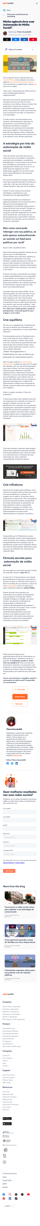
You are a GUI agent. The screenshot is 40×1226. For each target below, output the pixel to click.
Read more (17, 755)
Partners (5, 1066)
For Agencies (7, 1041)
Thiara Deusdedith (14, 729)
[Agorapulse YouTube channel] (28, 1195)
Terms (4, 1177)
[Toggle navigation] (38, 3)
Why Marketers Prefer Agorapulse (14, 1019)
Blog (8, 10)
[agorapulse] (7, 3)
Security (5, 1187)
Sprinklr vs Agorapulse (10, 1017)
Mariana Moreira (15, 915)
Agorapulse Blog (8, 1094)
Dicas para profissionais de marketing (17, 15)
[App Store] (7, 1123)
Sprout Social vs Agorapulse (12, 1006)
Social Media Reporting (10, 1036)
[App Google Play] (7, 1118)
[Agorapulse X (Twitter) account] (22, 1195)
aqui (35, 84)
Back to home (20, 697)
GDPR (5, 1184)
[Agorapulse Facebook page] (4, 1195)
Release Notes (7, 1099)
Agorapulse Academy (10, 1097)
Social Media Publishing (10, 1031)
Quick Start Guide (8, 1075)
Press (4, 1063)
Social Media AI (8, 1044)
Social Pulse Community (10, 1104)
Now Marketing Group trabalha (21, 82)
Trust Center (7, 1107)
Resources (6, 1110)
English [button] (7, 1206)
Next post (18, 704)
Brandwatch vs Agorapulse (11, 1014)
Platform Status (8, 1080)
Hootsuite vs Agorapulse (10, 1009)
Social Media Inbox (9, 1028)
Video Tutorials (7, 1102)
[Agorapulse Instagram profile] (10, 1195)
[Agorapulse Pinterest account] (4, 1199)
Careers (5, 1061)
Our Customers (8, 1058)
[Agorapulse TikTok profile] (16, 1199)
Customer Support (9, 1077)
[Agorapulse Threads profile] (16, 1195)
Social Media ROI (8, 1039)
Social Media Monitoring (10, 1034)
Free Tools (6, 1092)
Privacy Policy (7, 1180)
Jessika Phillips (8, 80)
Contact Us (6, 1055)
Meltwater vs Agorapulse (11, 1012)
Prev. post (21, 689)
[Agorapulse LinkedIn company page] (10, 1199)
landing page (12, 586)
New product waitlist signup (12, 1046)
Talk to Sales (7, 1083)
